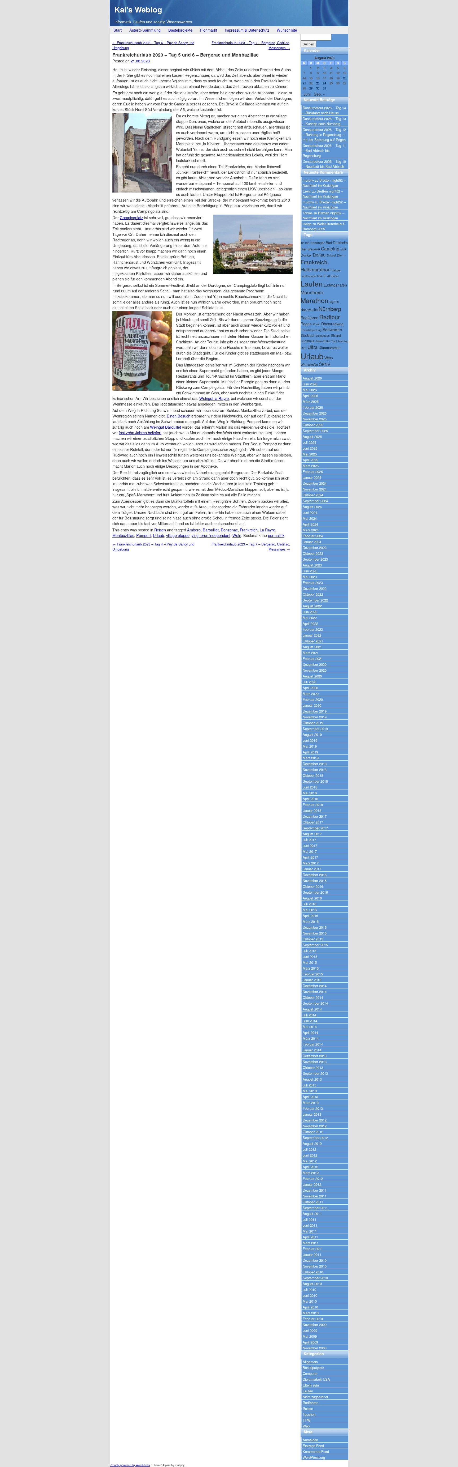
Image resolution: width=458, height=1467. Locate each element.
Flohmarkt (208, 30)
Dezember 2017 (315, 816)
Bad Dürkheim (337, 242)
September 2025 (315, 430)
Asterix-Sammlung (145, 30)
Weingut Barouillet (165, 427)
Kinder (335, 276)
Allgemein (310, 1361)
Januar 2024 (312, 541)
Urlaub (158, 535)
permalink (276, 535)
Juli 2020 (309, 681)
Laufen (312, 283)
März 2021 (311, 652)
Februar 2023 (313, 582)
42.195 (305, 243)
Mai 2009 (310, 1336)
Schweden (332, 329)
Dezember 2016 (315, 874)
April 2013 (310, 1096)
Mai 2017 (310, 851)
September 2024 (315, 500)
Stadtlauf (307, 335)
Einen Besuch (178, 416)
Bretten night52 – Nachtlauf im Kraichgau (324, 183)
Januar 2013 (312, 1114)
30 (317, 88)
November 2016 (315, 880)
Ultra (312, 346)
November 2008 (315, 1347)
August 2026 (312, 378)
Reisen (160, 529)
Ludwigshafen (335, 285)
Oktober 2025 (313, 424)
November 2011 (315, 1196)
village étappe (178, 535)
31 (324, 88)
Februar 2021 (313, 658)
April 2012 (310, 1166)
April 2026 (310, 395)
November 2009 (315, 1324)
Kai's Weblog (138, 9)
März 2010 (311, 1312)
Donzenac (229, 529)
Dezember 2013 (315, 1055)
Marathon (314, 300)
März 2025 (311, 465)
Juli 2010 (309, 1289)
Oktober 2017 (313, 822)
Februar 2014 (313, 1044)
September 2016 (315, 892)
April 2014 (310, 1032)
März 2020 (311, 693)
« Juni (306, 94)
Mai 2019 (310, 746)
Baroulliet (211, 529)
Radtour (329, 317)
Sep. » (319, 94)
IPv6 (327, 276)
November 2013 (315, 1061)
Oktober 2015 (313, 938)
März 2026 (311, 401)
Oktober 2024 (313, 494)
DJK (343, 249)
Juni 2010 (310, 1295)
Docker (306, 255)
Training (343, 341)
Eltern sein (311, 1385)
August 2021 (312, 646)
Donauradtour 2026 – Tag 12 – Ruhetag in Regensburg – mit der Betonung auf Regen (324, 134)
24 (324, 83)
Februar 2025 (313, 471)
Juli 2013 (309, 1085)
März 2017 (311, 862)
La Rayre (267, 529)
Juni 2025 (310, 448)
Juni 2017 (310, 845)
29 (310, 88)
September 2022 (315, 600)
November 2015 (315, 933)
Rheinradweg (332, 323)
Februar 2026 (313, 407)
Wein (236, 535)
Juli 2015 (309, 950)
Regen (306, 323)
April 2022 (310, 623)
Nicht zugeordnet (315, 1396)
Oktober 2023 (313, 553)
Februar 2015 (313, 973)
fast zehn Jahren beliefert (140, 432)
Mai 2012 (310, 1160)
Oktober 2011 (313, 1201)
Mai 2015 (310, 962)
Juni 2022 (310, 611)
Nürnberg (330, 309)
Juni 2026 (310, 383)
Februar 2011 (313, 1248)
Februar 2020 (313, 699)
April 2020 (310, 687)
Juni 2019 (310, 740)
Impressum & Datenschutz (247, 30)
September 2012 (315, 1137)
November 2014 (315, 991)
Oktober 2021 (313, 640)
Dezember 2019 (315, 711)
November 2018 (315, 769)
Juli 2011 (309, 1219)
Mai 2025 (310, 454)
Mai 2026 (310, 389)
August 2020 (312, 676)
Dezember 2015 (315, 927)
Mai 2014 (310, 1026)
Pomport (143, 535)
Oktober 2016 (313, 886)
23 (317, 83)
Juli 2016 (309, 903)
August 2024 (312, 506)
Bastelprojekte (180, 30)
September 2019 (315, 728)
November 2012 (315, 1125)
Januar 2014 (312, 1049)
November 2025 (315, 418)
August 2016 (312, 898)
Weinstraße (309, 364)
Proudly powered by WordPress (130, 1465)
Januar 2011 (312, 1254)
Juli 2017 (309, 839)
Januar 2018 (312, 810)
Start (117, 30)
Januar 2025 (312, 477)
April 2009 (310, 1342)
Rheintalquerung (311, 330)
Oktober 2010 (313, 1271)
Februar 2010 (313, 1318)
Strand (336, 335)
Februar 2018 (313, 804)
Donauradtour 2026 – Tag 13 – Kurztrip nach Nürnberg (324, 121)
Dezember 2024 (315, 483)
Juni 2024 (310, 512)
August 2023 (312, 565)
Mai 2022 (310, 617)
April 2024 (310, 524)
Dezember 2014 (315, 985)
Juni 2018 (310, 787)
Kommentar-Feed (316, 1451)
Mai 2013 (310, 1090)
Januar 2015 (312, 979)
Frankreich (249, 529)
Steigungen (322, 336)
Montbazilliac (123, 535)
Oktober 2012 (313, 1131)
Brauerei (313, 249)
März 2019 (311, 757)
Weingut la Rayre (214, 398)
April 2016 (310, 915)
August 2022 (312, 605)
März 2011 (311, 1242)
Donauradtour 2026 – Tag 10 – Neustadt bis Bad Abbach (324, 164)
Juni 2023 (310, 570)
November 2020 (315, 670)
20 (344, 78)
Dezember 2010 (315, 1260)
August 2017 (312, 833)
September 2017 (315, 827)
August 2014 (312, 1009)
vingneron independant (211, 535)
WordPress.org (314, 1457)
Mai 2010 (310, 1301)
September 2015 (315, 944)
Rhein (316, 324)
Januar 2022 (312, 635)
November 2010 (315, 1266)
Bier (303, 248)
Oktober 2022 (313, 594)
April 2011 (310, 1236)
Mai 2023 (310, 576)
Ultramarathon (329, 347)
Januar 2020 (312, 705)
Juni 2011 (310, 1225)
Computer (310, 1373)
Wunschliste (287, 30)
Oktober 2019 (313, 722)
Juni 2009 (310, 1330)
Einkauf (331, 255)
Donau (319, 255)
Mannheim (312, 292)
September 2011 (315, 1207)
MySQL (334, 302)
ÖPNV (324, 364)
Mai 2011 (310, 1231)
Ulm (303, 347)
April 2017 (310, 857)
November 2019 (315, 716)
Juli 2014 (309, 1014)
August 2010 (312, 1283)
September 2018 (315, 781)
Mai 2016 (310, 909)
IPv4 (320, 276)
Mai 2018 (310, 792)
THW (306, 1420)
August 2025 (312, 436)
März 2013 (311, 1102)
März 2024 (311, 529)
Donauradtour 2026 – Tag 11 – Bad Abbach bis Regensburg (324, 150)
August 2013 (312, 1079)
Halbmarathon (316, 269)
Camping (330, 248)
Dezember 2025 (315, 413)
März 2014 (311, 1038)
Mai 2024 (310, 518)
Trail (334, 341)
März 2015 (311, 968)
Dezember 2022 (315, 588)
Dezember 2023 (315, 547)
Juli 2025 (309, 442)
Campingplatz (131, 217)
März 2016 (311, 921)
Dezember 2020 (315, 664)
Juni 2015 (310, 956)
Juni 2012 (310, 1155)
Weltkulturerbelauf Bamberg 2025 (323, 226)
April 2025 (310, 459)
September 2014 (315, 1003)
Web (306, 1425)
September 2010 (315, 1277)
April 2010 (310, 1307)
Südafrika (307, 341)
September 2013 (315, 1073)
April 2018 (310, 798)
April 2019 (310, 751)
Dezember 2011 (315, 1190)
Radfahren (309, 317)
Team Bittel (322, 341)
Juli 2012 (309, 1149)
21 (304, 83)
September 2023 (315, 559)
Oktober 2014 (313, 997)
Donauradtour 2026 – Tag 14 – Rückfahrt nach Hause (324, 110)
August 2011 (312, 1213)
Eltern (340, 255)
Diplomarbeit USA (316, 1379)
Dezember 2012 (315, 1120)
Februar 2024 (313, 535)
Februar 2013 (313, 1108)
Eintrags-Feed (313, 1445)
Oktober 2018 (313, 775)
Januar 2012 (312, 1184)
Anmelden (310, 1439)
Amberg (194, 529)
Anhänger (317, 242)
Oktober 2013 (313, 1067)
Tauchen (309, 1414)
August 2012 (312, 1143)
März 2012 (311, 1172)
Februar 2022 (313, 629)
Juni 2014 (310, 1020)
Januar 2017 (312, 868)
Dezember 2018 (315, 763)
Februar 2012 (313, 1178)
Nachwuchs (309, 309)
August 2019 (312, 734)
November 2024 (315, 489)
